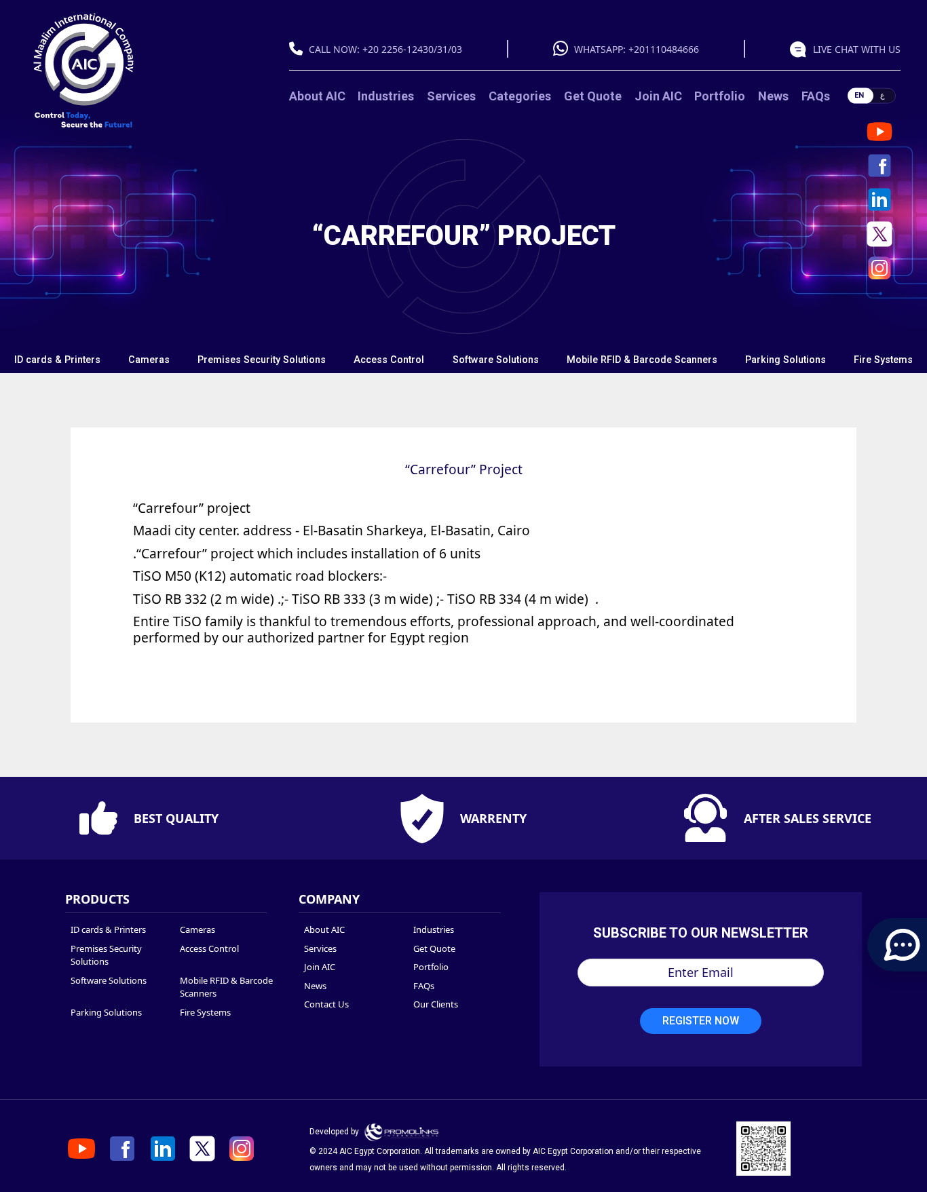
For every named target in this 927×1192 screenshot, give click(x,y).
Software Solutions (496, 360)
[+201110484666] (564, 49)
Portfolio (719, 96)
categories (520, 96)
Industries (386, 96)
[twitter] (879, 234)
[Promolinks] (401, 1131)
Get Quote (593, 96)
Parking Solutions (785, 360)
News (773, 96)
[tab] (57, 360)
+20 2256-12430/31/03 (412, 49)
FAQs (815, 96)
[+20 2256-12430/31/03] (299, 49)
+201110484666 (663, 49)
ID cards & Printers (57, 360)
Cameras (149, 360)
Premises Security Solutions (261, 360)
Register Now (700, 1020)
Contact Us (326, 1004)
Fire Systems (883, 360)
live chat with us (857, 49)
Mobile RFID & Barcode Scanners (642, 360)
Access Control (389, 360)
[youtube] (879, 132)
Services (451, 96)
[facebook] (879, 165)
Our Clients (435, 1004)
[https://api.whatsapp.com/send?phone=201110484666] (801, 49)
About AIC (317, 96)
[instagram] (879, 268)
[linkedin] (879, 199)
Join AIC (658, 96)
